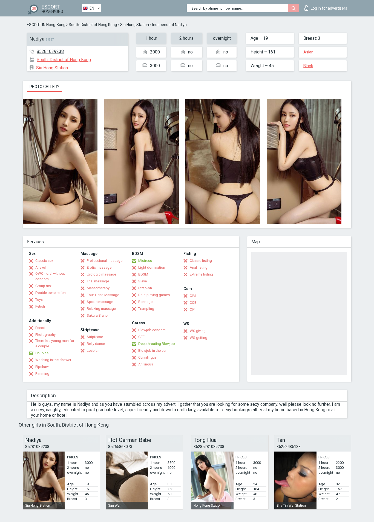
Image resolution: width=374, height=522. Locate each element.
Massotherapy (98, 288)
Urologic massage (101, 274)
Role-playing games (154, 295)
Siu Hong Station (134, 24)
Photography (45, 335)
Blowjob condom (152, 330)
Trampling (146, 309)
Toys (39, 299)
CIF (192, 309)
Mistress (145, 261)
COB (193, 302)
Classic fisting (201, 261)
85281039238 (50, 51)
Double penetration (50, 293)
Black (308, 65)
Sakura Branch (98, 315)
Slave (142, 281)
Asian (308, 52)
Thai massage (98, 281)
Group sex (43, 286)
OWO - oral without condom (50, 276)
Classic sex (44, 261)
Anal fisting (199, 267)
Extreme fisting (201, 274)
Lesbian (93, 350)
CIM (193, 296)
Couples (41, 353)
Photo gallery (44, 86)
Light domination (151, 267)
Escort (40, 328)
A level (40, 267)
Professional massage (104, 261)
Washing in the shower (53, 360)
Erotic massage (99, 267)
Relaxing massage (101, 309)
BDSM (143, 274)
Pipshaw (42, 367)
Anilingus (145, 364)
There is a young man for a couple (54, 343)
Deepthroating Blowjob (156, 344)
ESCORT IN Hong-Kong (46, 24)
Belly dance (96, 344)
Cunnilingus (147, 357)
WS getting (198, 338)
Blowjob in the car (152, 350)
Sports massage (100, 302)
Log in (329, 8)
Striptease (95, 337)
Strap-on (145, 288)
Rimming (42, 373)
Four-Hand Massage (103, 295)
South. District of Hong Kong (93, 24)
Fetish (40, 306)
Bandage (145, 302)
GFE (141, 337)
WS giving (198, 331)
